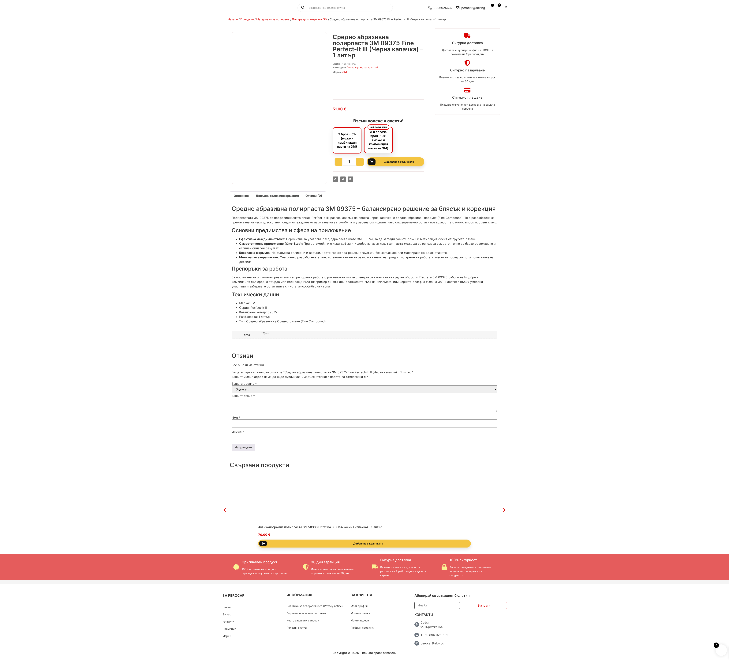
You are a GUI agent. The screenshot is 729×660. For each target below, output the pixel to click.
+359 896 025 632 (434, 635)
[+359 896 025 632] (416, 635)
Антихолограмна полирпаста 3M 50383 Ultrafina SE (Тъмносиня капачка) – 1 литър (320, 527)
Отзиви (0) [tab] (313, 196)
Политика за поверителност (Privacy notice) (314, 606)
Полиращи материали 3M (309, 19)
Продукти (247, 19)
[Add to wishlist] (470, 519)
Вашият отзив (243, 395)
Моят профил (359, 606)
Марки (226, 636)
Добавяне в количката (399, 161)
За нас (226, 614)
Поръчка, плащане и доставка (306, 613)
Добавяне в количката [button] (368, 543)
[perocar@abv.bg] (416, 643)
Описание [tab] (241, 196)
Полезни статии (296, 627)
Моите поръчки (360, 613)
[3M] (378, 84)
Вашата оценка (244, 383)
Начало (233, 19)
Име (236, 417)
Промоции (229, 628)
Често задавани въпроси (302, 620)
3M (344, 72)
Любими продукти (362, 627)
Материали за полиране (273, 19)
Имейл (238, 432)
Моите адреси (360, 620)
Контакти (228, 621)
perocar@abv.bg (432, 643)
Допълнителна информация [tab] (277, 196)
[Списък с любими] (490, 8)
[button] (335, 179)
